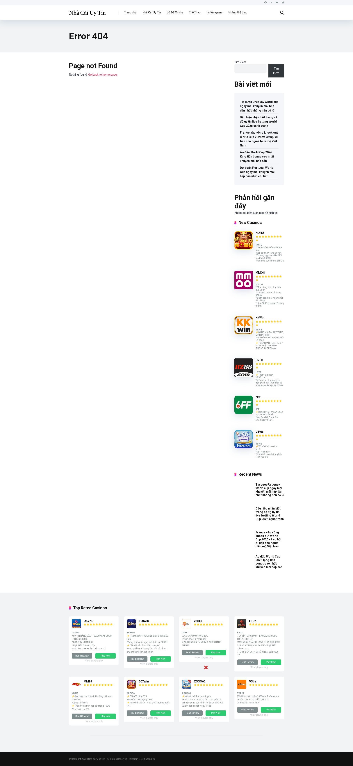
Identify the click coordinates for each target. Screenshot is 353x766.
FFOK (252, 621)
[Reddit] (283, 2)
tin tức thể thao (237, 12)
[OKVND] (76, 627)
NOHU (260, 233)
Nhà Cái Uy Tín (151, 12)
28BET (198, 621)
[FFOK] (241, 627)
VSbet (253, 681)
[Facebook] (265, 2)
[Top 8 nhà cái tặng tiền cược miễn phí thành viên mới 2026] (87, 11)
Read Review (82, 655)
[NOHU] (243, 248)
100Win (144, 621)
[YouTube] (277, 2)
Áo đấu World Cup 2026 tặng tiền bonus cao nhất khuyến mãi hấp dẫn (257, 156)
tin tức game (214, 12)
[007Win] (131, 688)
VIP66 (259, 432)
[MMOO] (243, 288)
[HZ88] (243, 376)
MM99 (88, 681)
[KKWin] (243, 333)
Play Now (105, 655)
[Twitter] (271, 2)
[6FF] (243, 413)
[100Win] (131, 627)
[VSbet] (241, 688)
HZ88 (259, 360)
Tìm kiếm (240, 62)
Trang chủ (130, 12)
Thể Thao (195, 12)
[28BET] (186, 627)
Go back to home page (102, 74)
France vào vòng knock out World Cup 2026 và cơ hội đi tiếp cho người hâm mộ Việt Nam (259, 139)
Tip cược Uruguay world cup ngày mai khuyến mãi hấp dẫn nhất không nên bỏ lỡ (259, 106)
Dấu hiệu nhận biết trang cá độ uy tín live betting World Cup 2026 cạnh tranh (258, 122)
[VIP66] (243, 447)
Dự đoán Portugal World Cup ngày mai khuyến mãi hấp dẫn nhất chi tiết (257, 172)
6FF (258, 397)
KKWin (260, 317)
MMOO (260, 272)
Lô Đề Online (175, 12)
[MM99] (76, 688)
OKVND (89, 621)
